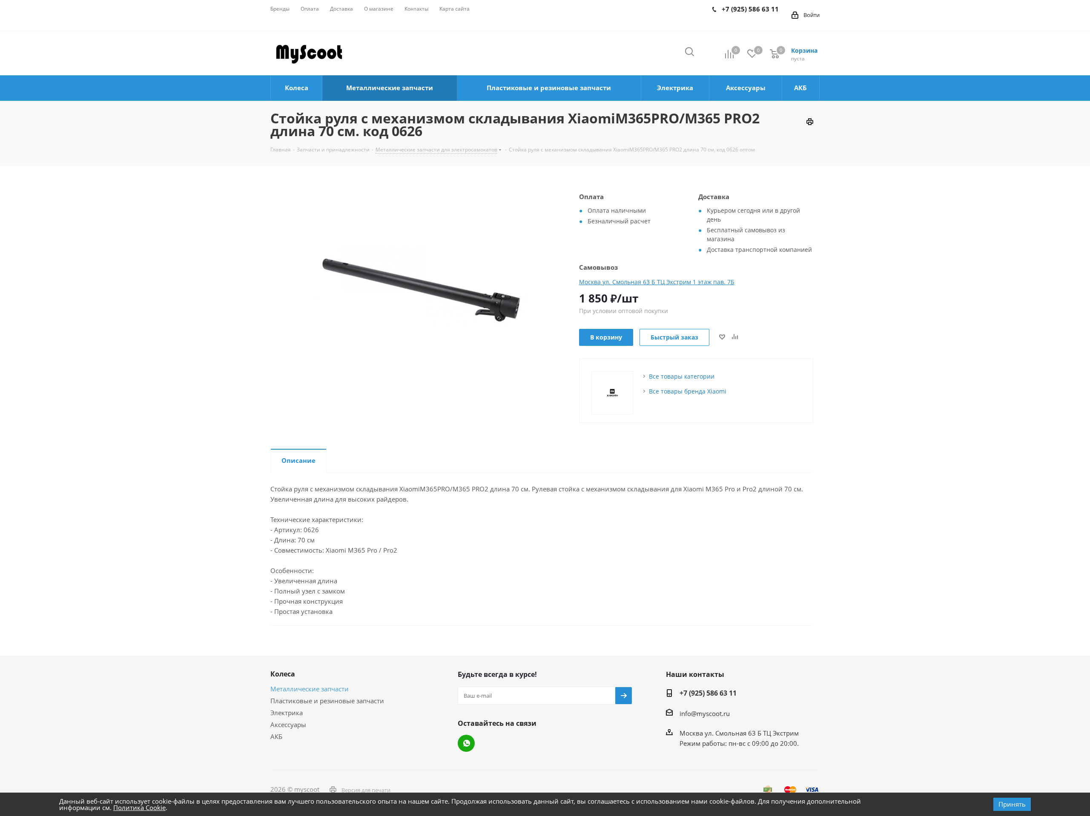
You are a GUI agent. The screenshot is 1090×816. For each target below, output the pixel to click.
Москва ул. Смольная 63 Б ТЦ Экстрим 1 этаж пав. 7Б (656, 282)
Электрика (286, 712)
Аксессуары (288, 724)
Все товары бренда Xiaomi (687, 391)
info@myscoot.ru (705, 713)
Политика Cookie (139, 807)
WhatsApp (466, 743)
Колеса (282, 674)
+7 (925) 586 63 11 (708, 693)
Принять (1012, 804)
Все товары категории (681, 376)
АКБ (276, 736)
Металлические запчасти (309, 689)
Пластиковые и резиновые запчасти (327, 700)
